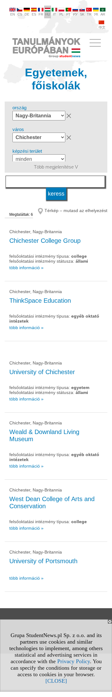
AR (102, 14)
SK (82, 14)
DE (27, 14)
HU (47, 14)
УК (96, 14)
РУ (75, 14)
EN (12, 14)
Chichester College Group (45, 240)
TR (89, 14)
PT (68, 14)
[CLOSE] (56, 681)
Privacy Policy (73, 661)
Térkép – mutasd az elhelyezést (75, 210)
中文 (102, 27)
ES (34, 14)
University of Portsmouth (43, 561)
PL (61, 14)
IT (54, 14)
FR (41, 14)
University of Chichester (42, 372)
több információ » (26, 267)
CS (19, 14)
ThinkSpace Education (40, 300)
